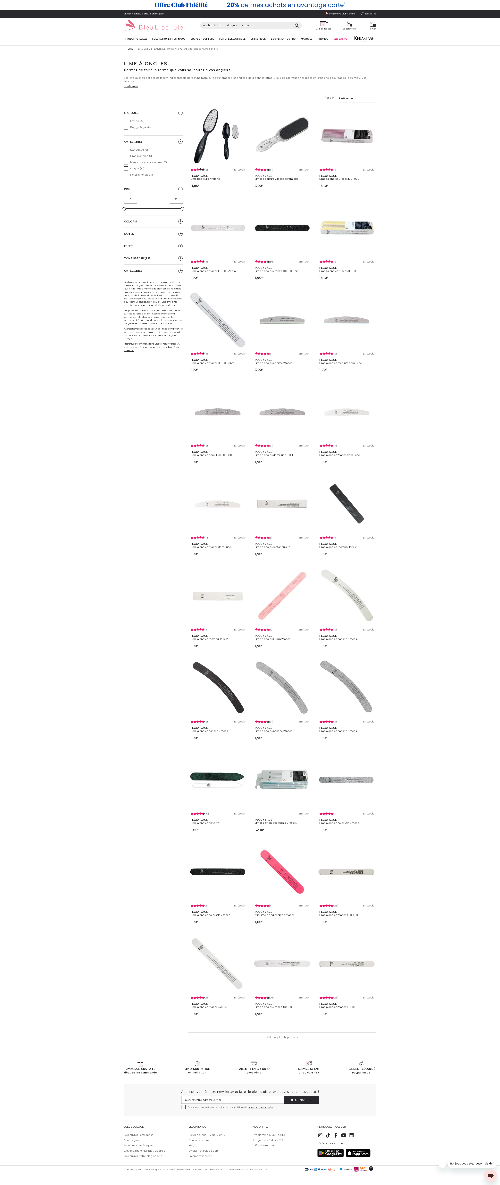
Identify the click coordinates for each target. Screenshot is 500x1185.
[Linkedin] (351, 1137)
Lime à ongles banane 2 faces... (338, 638)
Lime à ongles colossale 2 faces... (340, 822)
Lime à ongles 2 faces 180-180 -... (275, 1006)
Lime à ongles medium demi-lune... (341, 362)
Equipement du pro (283, 39)
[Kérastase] (364, 39)
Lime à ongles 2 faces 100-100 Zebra (213, 270)
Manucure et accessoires (188, 48)
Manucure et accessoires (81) (148, 162)
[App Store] (358, 1155)
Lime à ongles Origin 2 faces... (273, 638)
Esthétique (258, 39)
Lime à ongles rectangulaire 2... (274, 546)
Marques (306, 39)
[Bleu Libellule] (153, 25)
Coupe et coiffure (202, 39)
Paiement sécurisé (200, 1155)
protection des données (260, 1107)
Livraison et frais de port (203, 1150)
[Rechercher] (297, 25)
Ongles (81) (137, 168)
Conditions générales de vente (159, 1169)
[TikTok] (328, 1137)
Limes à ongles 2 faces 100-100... (339, 178)
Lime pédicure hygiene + (206, 178)
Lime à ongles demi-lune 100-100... (276, 454)
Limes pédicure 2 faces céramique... (277, 178)
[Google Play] (330, 1155)
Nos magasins (132, 1140)
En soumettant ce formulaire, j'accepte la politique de (230, 1107)
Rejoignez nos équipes (138, 1145)
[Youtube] (344, 1137)
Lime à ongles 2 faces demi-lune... (340, 454)
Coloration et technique (168, 39)
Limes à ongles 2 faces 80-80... (338, 270)
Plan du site (261, 1169)
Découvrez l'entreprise (138, 1134)
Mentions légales (132, 1169)
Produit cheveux (136, 39)
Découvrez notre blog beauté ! (143, 1155)
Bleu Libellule (145, 48)
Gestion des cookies (214, 1169)
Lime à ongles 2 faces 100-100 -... (339, 1006)
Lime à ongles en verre (204, 822)
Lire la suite (131, 86)
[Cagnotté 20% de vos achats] (250, 5)
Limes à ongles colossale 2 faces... (276, 822)
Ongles (170, 48)
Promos (323, 39)
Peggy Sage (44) (140, 127)
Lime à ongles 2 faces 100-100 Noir (276, 270)
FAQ (191, 1145)
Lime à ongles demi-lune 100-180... (212, 454)
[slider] (124, 209)
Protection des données (189, 1169)
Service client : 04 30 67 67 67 (206, 1134)
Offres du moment (264, 1145)
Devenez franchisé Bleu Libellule (144, 1150)
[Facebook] (336, 1137)
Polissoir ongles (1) (141, 174)
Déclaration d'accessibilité (239, 1169)
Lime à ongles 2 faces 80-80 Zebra (212, 362)
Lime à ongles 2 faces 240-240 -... (211, 1006)
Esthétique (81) (139, 149)
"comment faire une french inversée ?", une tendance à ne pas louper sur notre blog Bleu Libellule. (152, 347)
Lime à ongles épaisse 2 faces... (274, 362)
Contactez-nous (198, 1140)
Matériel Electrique (232, 39)
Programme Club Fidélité (269, 1134)
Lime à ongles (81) (141, 155)
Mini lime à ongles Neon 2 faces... (275, 914)
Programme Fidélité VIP (268, 1140)
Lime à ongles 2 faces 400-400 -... (340, 914)
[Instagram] (320, 1137)
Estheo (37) (137, 120)
